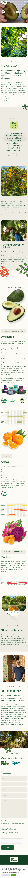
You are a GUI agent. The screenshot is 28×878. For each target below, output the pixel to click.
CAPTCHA (4, 837)
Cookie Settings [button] (6, 874)
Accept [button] (13, 874)
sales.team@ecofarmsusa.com (9, 771)
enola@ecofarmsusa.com (17, 724)
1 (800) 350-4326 (7, 773)
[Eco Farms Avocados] (4, 2)
